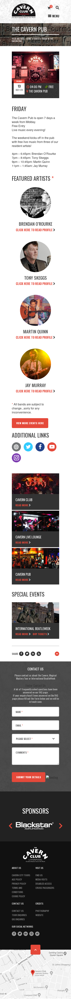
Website (39, 915)
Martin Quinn (35, 331)
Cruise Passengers (45, 887)
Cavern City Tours (21, 875)
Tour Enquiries (19, 915)
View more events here (30, 423)
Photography (42, 910)
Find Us (39, 875)
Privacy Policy (19, 883)
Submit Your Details (28, 777)
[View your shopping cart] (49, 8)
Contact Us (18, 910)
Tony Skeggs (35, 277)
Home (28, 38)
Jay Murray (35, 385)
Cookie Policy (18, 896)
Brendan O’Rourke (35, 223)
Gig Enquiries (18, 919)
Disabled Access (44, 883)
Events (36, 38)
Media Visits (41, 879)
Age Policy (17, 879)
